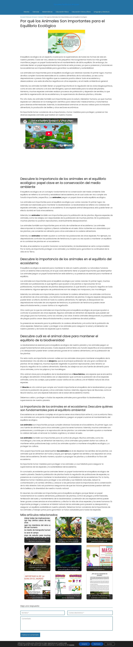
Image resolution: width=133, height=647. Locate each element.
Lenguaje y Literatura (101, 12)
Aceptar (84, 644)
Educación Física (62, 12)
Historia (26, 12)
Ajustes (109, 644)
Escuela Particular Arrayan (66, 4)
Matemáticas (47, 12)
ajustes (71, 645)
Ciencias (36, 12)
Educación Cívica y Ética (81, 12)
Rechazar (97, 644)
